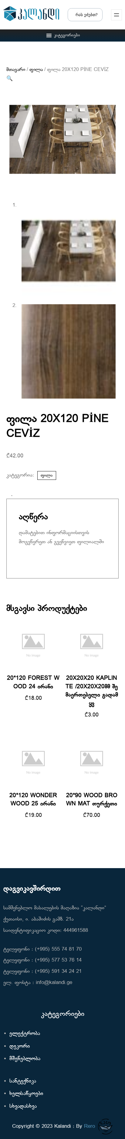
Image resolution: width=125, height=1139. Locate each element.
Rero (89, 1126)
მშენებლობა (24, 1059)
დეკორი (19, 1046)
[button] (67, 35)
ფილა (36, 69)
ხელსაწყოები (26, 1093)
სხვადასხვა (23, 1106)
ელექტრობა (24, 1033)
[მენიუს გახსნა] (116, 14)
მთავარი (15, 69)
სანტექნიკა (22, 1081)
